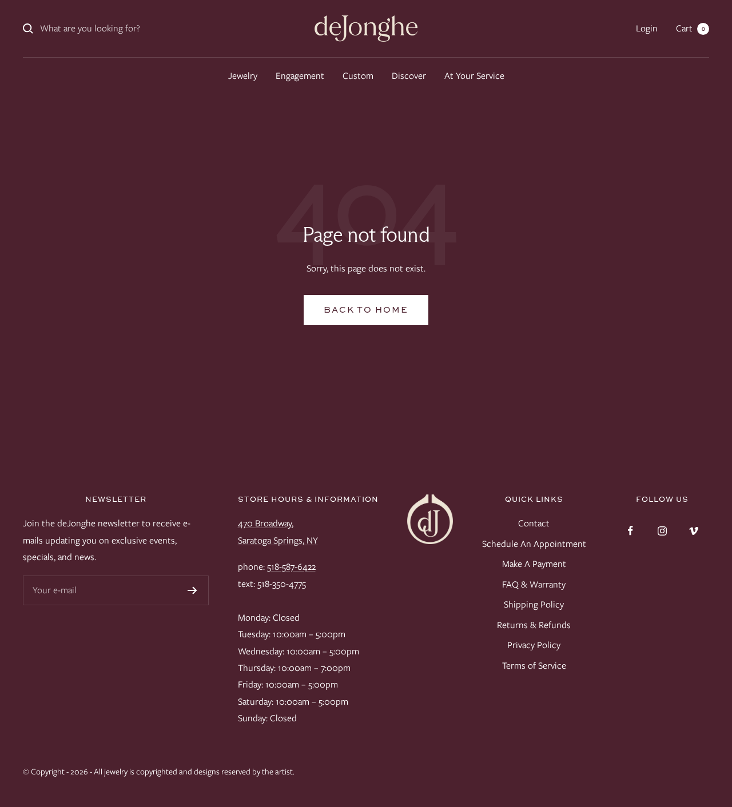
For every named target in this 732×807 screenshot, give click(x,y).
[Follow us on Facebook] (630, 530)
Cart (690, 28)
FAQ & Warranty (534, 584)
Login (647, 28)
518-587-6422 (291, 566)
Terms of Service (534, 665)
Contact (534, 523)
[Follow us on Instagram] (662, 530)
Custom (358, 75)
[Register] (192, 590)
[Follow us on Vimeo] (693, 530)
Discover (409, 75)
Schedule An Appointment (534, 543)
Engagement (300, 75)
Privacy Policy (533, 645)
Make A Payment (534, 563)
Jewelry (242, 75)
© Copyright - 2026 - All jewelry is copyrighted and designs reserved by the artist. (159, 771)
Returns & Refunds (534, 625)
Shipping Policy (534, 604)
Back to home (366, 309)
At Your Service (474, 75)
